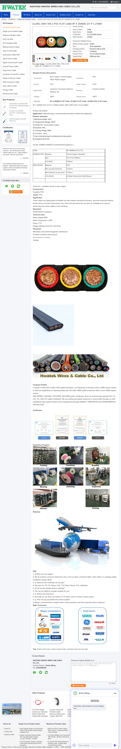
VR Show (27, 15)
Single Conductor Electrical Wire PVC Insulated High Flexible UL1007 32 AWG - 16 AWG (30, 737)
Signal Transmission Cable (13, 62)
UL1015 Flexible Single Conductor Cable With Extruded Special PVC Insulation (31, 743)
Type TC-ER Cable (10, 51)
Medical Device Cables (11, 47)
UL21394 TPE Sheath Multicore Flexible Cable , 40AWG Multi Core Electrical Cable (58, 743)
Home (6, 15)
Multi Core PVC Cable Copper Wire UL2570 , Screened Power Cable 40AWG (58, 730)
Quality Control (65, 15)
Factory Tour (50, 15)
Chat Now (91, 15)
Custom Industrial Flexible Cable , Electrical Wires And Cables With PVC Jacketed (57, 714)
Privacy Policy (6, 747)
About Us (38, 15)
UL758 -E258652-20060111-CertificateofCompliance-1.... (54, 145)
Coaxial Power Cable (10, 66)
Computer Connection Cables (14, 74)
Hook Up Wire (8, 39)
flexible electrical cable (58, 649)
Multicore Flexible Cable (12, 35)
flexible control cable (43, 649)
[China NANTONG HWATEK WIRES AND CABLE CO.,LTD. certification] (9, 137)
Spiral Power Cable (10, 59)
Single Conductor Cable (11, 78)
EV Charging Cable (10, 43)
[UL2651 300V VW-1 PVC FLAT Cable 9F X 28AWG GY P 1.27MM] (48, 58)
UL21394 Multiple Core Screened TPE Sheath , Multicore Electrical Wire (59, 737)
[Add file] (74, 745)
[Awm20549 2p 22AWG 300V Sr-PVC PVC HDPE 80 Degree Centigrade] (5, 105)
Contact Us (79, 15)
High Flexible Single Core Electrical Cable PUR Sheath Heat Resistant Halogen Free (31, 730)
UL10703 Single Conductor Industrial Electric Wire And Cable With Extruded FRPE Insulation (40, 714)
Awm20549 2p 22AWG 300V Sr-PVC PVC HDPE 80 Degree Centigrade (19, 106)
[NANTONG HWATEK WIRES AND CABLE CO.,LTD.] (14, 7)
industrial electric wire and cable (77, 649)
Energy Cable (8, 90)
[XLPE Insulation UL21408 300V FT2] (5, 120)
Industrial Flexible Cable (26, 19)
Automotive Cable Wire (11, 55)
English (115, 2)
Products (16, 15)
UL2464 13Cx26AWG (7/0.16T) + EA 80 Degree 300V (17, 113)
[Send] (115, 745)
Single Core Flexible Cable (13, 31)
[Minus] (115, 693)
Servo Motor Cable (10, 86)
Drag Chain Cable (9, 70)
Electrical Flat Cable (10, 94)
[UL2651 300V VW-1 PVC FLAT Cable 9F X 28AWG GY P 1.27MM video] (51, 40)
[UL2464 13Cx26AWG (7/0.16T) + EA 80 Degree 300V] (5, 112)
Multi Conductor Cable (11, 82)
